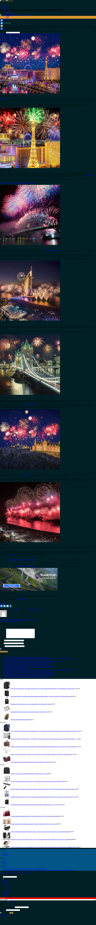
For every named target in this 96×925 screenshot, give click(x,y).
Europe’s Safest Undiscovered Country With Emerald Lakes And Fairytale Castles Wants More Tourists (29, 667)
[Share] (1, 28)
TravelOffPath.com (22, 599)
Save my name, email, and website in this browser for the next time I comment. (21, 649)
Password (3, 910)
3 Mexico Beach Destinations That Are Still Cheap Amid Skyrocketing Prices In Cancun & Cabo (27, 662)
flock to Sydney (89, 175)
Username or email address (7, 907)
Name (2, 640)
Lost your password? (5, 915)
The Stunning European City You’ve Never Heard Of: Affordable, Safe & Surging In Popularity (26, 664)
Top (39, 609)
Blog (4, 854)
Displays (27, 609)
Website (2, 646)
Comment (3, 637)
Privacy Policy (13, 872)
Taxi (4, 860)
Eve (31, 609)
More (4, 884)
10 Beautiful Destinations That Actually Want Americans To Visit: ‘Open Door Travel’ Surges (26, 671)
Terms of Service (4, 872)
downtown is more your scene (52, 250)
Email (2, 643)
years (42, 609)
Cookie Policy (21, 872)
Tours (7, 11)
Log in (11, 913)
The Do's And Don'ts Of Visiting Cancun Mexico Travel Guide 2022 (17, 619)
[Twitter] (1, 23)
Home (4, 852)
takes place (11, 554)
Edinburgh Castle (29, 404)
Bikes (7, 17)
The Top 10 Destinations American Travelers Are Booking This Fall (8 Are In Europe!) (24, 657)
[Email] (1, 25)
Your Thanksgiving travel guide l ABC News (11, 621)
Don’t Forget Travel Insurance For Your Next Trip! (21, 559)
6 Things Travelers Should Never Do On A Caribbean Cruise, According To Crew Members (26, 660)
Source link (3, 603)
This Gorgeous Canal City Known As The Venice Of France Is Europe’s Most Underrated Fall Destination (29, 672)
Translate (11, 901)
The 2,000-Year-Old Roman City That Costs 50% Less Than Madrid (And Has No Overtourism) (27, 675)
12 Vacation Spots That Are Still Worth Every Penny (16, 668)
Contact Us (6, 855)
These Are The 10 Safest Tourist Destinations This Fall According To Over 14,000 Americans (26, 665)
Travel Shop (6, 19)
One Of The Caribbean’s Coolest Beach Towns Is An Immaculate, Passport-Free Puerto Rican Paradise (29, 674)
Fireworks (35, 609)
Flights (5, 7)
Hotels (5, 863)
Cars (7, 888)
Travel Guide (2, 6)
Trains (7, 16)
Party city (2, 99)
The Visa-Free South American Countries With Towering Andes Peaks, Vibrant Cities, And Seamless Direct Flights (32, 661)
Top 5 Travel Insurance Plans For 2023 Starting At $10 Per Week (17, 183)
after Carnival (25, 474)
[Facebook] (1, 20)
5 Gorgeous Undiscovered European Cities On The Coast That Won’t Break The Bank (25, 677)
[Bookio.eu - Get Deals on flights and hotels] (6, 0)
